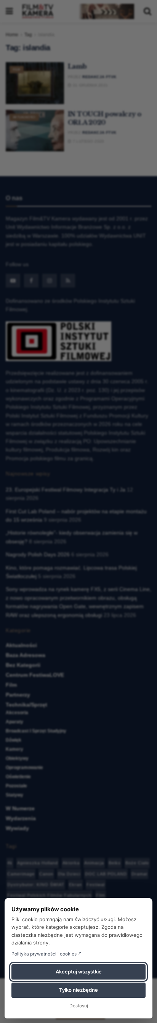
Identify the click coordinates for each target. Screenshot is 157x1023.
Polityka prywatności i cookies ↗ (46, 954)
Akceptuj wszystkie (79, 971)
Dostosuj (78, 1006)
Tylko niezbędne (78, 990)
